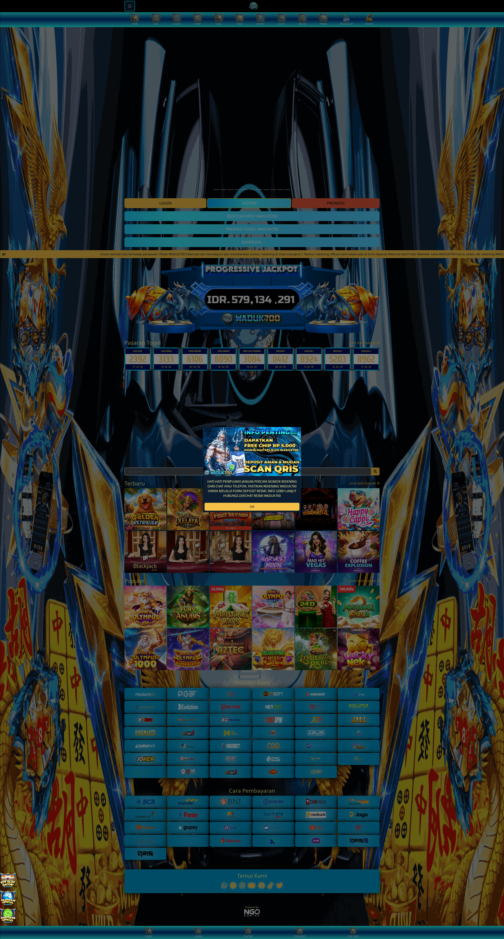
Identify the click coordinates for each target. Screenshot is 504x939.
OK (252, 507)
